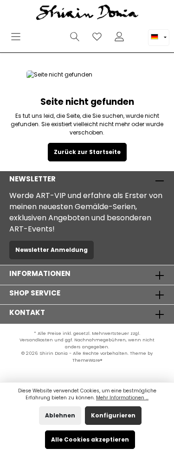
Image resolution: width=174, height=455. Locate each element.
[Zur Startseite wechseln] (87, 14)
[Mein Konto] (119, 36)
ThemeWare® (87, 360)
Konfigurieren (113, 415)
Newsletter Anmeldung (51, 250)
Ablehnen (60, 415)
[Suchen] (75, 36)
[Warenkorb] (136, 32)
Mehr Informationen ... (122, 397)
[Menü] (16, 36)
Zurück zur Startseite (87, 152)
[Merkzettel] (97, 36)
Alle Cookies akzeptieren (90, 439)
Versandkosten (36, 340)
